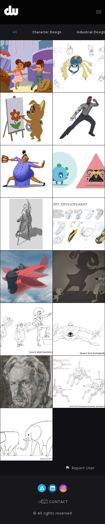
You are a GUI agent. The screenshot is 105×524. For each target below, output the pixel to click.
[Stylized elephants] (26, 411)
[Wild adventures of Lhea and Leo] (26, 43)
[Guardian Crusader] (79, 305)
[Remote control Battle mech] (79, 358)
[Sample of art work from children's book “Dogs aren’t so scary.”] (26, 95)
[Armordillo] (79, 200)
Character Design (46, 32)
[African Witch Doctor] (26, 200)
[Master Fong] (26, 148)
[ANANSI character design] (79, 43)
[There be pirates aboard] (26, 305)
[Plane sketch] (26, 253)
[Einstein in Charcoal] (26, 358)
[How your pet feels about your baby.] (79, 253)
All (15, 32)
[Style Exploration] (79, 148)
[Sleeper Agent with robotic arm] (79, 95)
